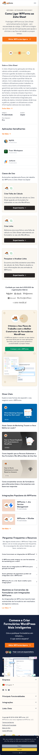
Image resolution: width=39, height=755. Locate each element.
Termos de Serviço (8, 722)
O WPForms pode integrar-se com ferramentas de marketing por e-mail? (18, 560)
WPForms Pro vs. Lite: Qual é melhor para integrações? (16, 581)
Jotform (12, 161)
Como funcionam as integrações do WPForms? (18, 554)
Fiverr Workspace (16, 150)
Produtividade (7, 115)
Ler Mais (5, 608)
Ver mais (5, 134)
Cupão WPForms (7, 731)
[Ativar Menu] (34, 3)
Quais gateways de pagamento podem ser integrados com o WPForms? (16, 574)
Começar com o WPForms (19, 349)
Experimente (18, 208)
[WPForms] (7, 3)
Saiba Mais (6, 108)
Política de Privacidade (9, 725)
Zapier (22, 115)
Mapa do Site (6, 728)
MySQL (11, 140)
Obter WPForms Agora (18, 39)
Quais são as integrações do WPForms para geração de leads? (17, 567)
